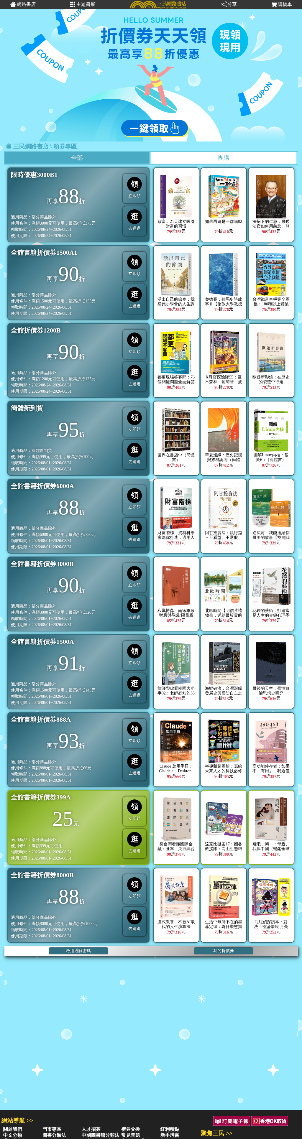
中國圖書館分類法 (100, 1135)
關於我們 (12, 1129)
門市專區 (51, 1129)
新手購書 (169, 1135)
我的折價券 (223, 951)
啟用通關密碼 (78, 951)
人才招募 (91, 1129)
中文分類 (12, 1135)
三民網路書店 (31, 146)
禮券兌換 (130, 1129)
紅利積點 (169, 1129)
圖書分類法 (54, 1135)
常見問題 (130, 1135)
